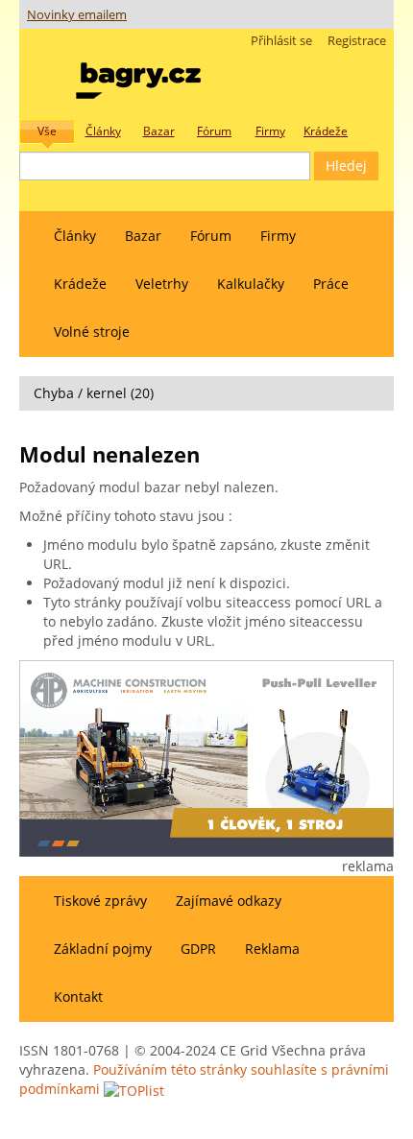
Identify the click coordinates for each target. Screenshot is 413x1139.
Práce (331, 283)
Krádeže (80, 283)
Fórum (210, 235)
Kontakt (78, 996)
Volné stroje (92, 331)
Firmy (278, 235)
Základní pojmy (103, 948)
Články (75, 235)
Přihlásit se (281, 41)
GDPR (198, 948)
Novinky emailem (77, 15)
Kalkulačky (250, 283)
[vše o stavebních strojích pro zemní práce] (138, 76)
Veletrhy (161, 283)
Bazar (143, 235)
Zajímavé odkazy (228, 900)
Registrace (357, 41)
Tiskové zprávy (100, 900)
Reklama (272, 948)
